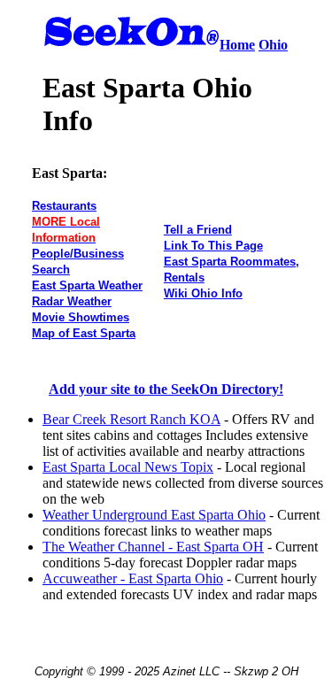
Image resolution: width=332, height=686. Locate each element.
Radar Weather (72, 301)
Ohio (273, 44)
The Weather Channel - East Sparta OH (153, 546)
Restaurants (64, 205)
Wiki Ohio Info (203, 293)
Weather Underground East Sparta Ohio (154, 514)
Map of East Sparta (83, 333)
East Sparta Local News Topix (127, 466)
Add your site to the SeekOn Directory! (166, 389)
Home (237, 44)
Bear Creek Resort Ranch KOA (131, 419)
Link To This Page (213, 245)
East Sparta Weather (87, 285)
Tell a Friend (198, 229)
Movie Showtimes (80, 317)
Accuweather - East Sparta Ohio (132, 578)
